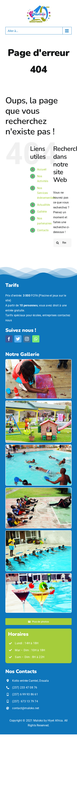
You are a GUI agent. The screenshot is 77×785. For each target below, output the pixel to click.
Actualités (43, 204)
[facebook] (9, 338)
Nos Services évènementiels (46, 192)
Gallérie (42, 211)
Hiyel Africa (55, 720)
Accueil (42, 169)
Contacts (43, 230)
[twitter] (17, 338)
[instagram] (26, 338)
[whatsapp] (35, 338)
